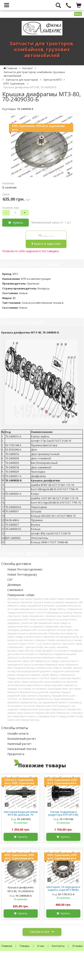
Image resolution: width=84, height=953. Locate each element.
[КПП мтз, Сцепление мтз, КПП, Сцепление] (21, 792)
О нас (40, 946)
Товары (25, 946)
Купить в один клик (47, 244)
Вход (78, 14)
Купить (17, 223)
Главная (6, 946)
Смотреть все (40, 932)
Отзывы (77, 946)
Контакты (58, 946)
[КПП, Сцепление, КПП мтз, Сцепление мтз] (63, 792)
